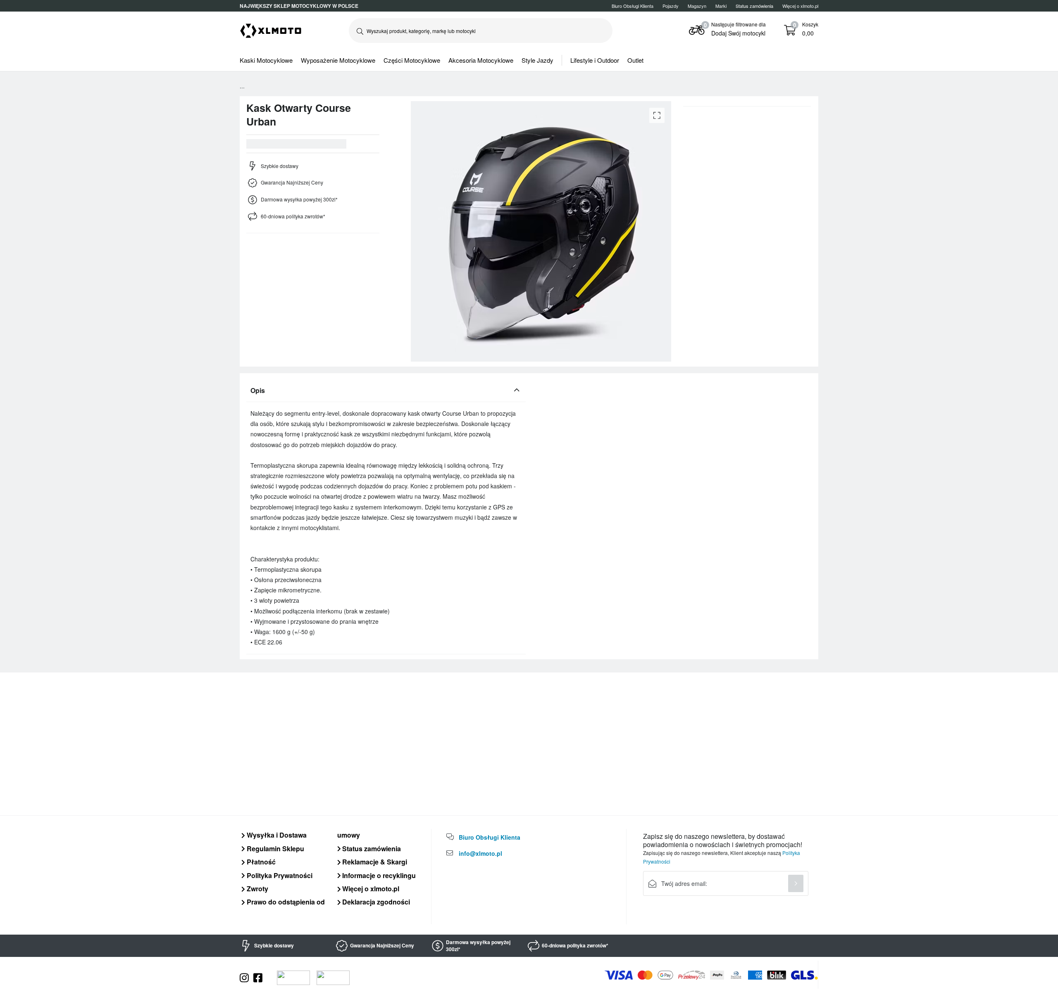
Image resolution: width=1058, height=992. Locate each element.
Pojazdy (670, 5)
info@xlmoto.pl (480, 853)
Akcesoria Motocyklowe (480, 60)
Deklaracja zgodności (375, 902)
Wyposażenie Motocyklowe (338, 60)
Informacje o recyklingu (378, 875)
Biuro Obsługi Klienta (632, 5)
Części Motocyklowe (412, 60)
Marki (721, 5)
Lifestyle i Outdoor (594, 60)
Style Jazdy (537, 60)
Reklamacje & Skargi (374, 862)
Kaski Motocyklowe (266, 60)
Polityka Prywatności (278, 875)
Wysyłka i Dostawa (276, 835)
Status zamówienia (371, 848)
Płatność (260, 862)
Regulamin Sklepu (274, 848)
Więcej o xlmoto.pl (800, 5)
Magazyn (697, 5)
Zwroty (256, 888)
